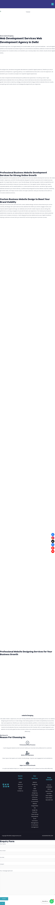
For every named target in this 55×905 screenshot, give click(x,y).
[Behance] (6, 786)
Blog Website (34, 816)
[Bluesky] (8, 786)
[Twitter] (6, 784)
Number (2, 857)
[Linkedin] (4, 786)
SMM (34, 788)
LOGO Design (34, 795)
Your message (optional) (6, 870)
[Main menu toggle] (52, 4)
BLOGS (20, 788)
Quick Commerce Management (34, 820)
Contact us (20, 790)
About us (20, 784)
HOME (20, 782)
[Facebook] (3, 784)
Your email (3, 850)
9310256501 (49, 787)
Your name (3, 844)
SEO (35, 786)
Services (20, 786)
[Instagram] (8, 784)
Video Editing (34, 814)
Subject (2, 864)
